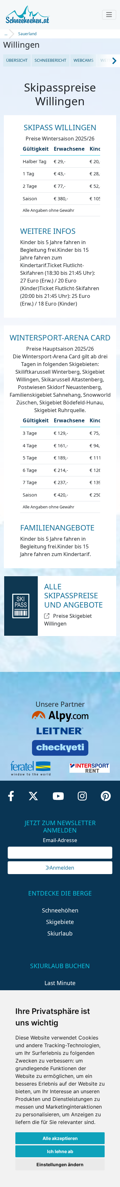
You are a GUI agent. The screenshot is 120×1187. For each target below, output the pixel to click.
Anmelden (62, 867)
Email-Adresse (60, 840)
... (5, 33)
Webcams (83, 60)
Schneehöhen (60, 910)
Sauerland (27, 33)
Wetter (108, 60)
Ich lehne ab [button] (60, 1151)
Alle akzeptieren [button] (60, 1138)
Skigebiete (60, 922)
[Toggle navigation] (109, 15)
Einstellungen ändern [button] (60, 1164)
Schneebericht (50, 60)
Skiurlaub (60, 933)
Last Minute (60, 983)
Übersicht (17, 60)
